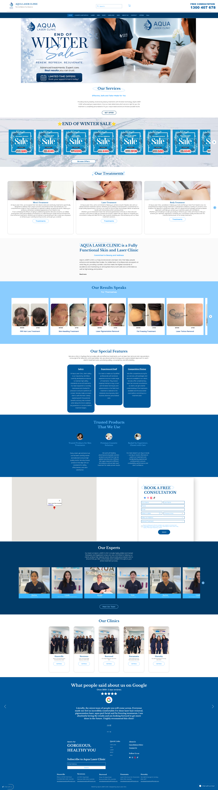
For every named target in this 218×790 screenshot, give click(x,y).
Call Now (59, 664)
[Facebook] (130, 757)
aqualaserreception (82, 781)
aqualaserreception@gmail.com (129, 781)
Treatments (41, 221)
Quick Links (115, 741)
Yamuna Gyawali (109, 725)
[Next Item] (214, 142)
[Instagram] (132, 757)
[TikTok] (137, 757)
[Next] (213, 706)
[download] (135, 757)
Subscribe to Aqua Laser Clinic (86, 759)
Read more (83, 274)
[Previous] (5, 706)
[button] (129, 5)
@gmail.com (92, 781)
